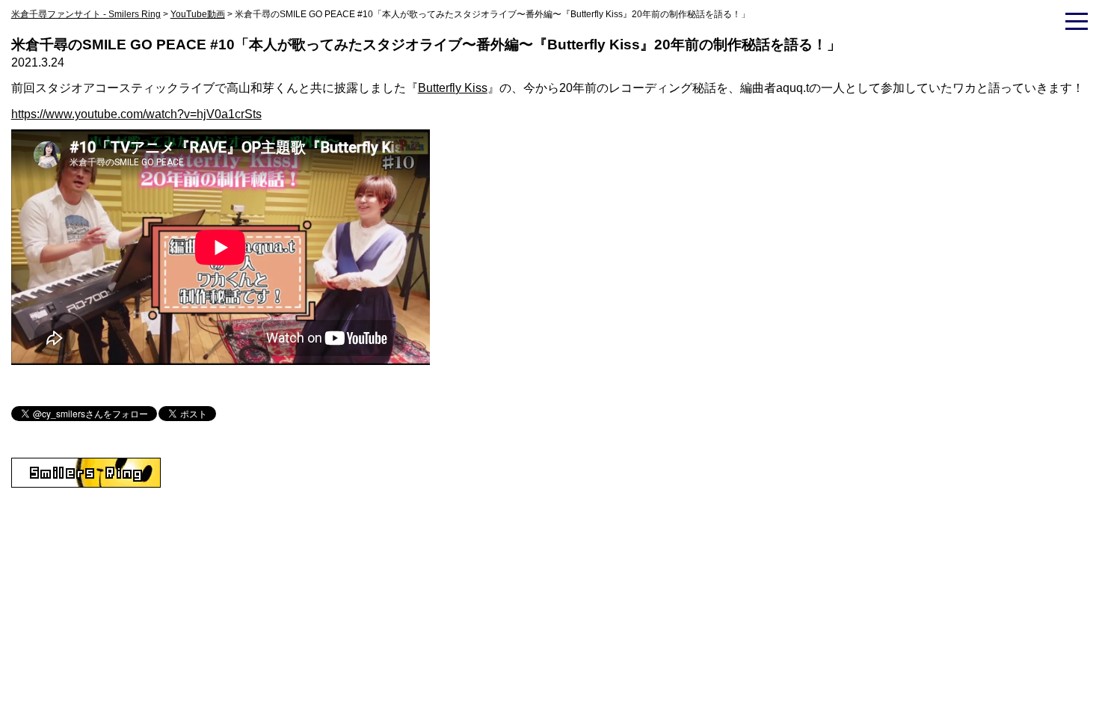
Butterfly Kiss (452, 88)
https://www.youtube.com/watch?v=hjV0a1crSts (136, 114)
